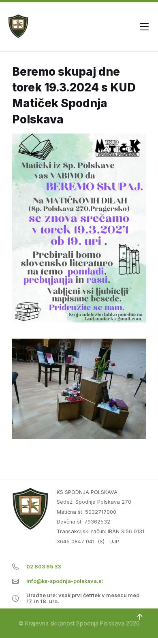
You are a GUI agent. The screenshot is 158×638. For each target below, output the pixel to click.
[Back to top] (140, 617)
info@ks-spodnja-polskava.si (64, 581)
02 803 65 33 (43, 567)
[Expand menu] (144, 27)
